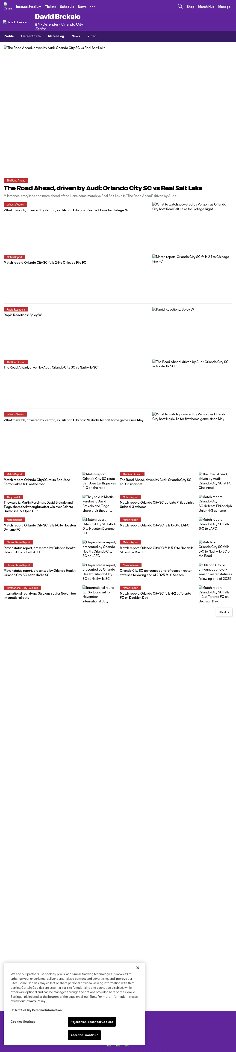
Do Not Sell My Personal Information (36, 1010)
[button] (92, 6)
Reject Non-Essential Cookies (92, 1022)
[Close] (138, 968)
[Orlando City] (8, 6)
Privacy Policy (35, 1001)
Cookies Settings (23, 1021)
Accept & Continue (84, 1035)
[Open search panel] (180, 6)
